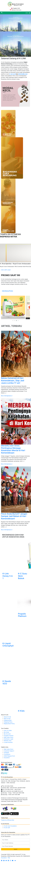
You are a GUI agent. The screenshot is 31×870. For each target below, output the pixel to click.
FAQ (9, 857)
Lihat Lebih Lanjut (6, 270)
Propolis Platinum (22, 615)
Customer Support (9, 751)
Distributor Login (8, 739)
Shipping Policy (8, 722)
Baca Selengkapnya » (7, 395)
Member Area (7, 740)
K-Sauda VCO (7, 682)
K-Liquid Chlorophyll (8, 644)
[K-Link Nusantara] (15, 3)
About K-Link (7, 717)
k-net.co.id (12, 74)
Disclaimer (7, 757)
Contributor (7, 754)
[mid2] (8, 192)
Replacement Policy (9, 723)
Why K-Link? (7, 718)
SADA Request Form (9, 756)
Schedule (6, 752)
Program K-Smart (8, 735)
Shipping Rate (8, 720)
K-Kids (21, 711)
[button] (27, 13)
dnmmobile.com (22, 74)
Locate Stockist (8, 742)
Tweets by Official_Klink (7, 820)
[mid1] (8, 219)
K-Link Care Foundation (10, 826)
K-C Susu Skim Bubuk (22, 576)
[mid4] (8, 123)
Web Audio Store (8, 737)
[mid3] (12, 158)
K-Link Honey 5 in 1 (8, 576)
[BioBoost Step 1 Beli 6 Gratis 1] (13, 307)
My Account (7, 734)
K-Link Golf (7, 827)
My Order (6, 732)
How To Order (8, 730)
